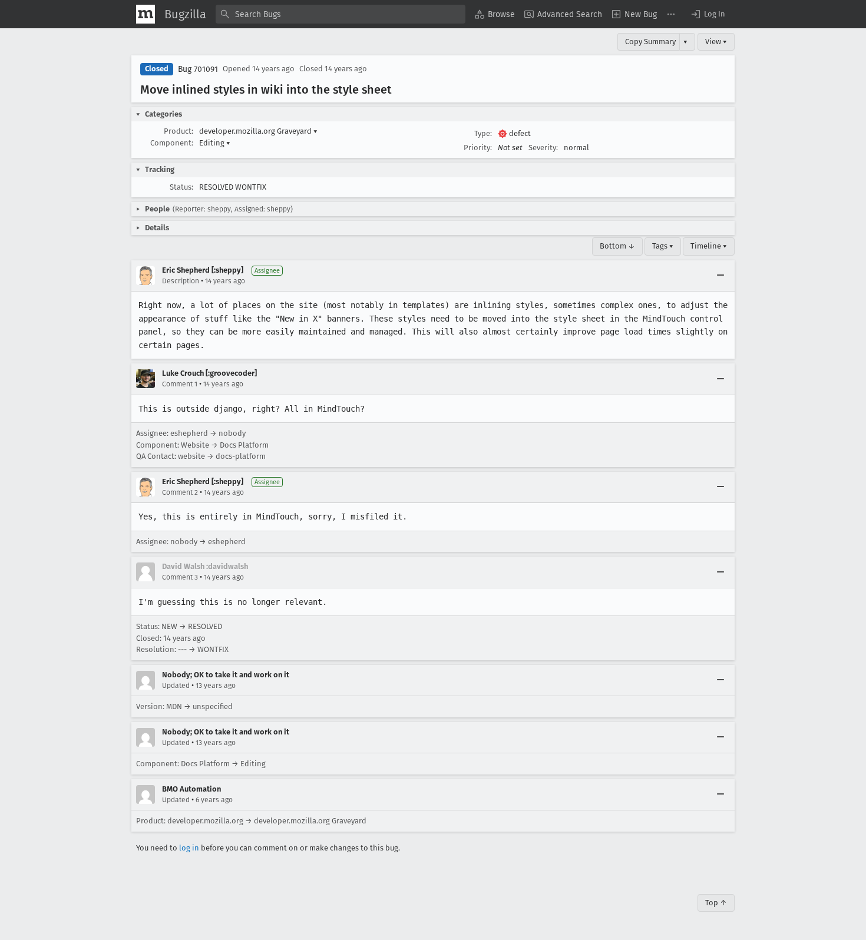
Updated (176, 685)
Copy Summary (650, 41)
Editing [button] (214, 142)
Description (180, 281)
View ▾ (716, 41)
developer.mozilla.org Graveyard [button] (258, 131)
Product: (178, 131)
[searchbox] (340, 14)
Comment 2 (180, 492)
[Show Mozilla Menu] (145, 14)
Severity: (543, 147)
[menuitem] (495, 14)
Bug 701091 (198, 69)
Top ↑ (716, 902)
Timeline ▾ (708, 245)
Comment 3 (180, 577)
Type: (483, 133)
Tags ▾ (662, 245)
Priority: (478, 147)
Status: (181, 187)
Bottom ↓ (617, 245)
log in (189, 847)
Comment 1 (179, 384)
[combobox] (340, 14)
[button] (707, 14)
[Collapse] (720, 275)
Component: (171, 142)
